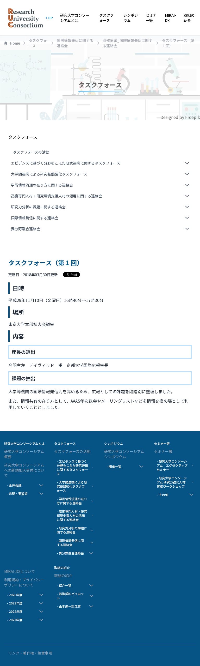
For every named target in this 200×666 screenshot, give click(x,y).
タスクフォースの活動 (31, 152)
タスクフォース (106, 18)
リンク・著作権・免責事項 (30, 653)
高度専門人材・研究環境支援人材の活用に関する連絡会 (56, 195)
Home (15, 43)
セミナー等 (151, 18)
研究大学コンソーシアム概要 (24, 454)
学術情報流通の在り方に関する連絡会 (42, 184)
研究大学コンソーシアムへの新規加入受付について (24, 470)
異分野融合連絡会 (25, 228)
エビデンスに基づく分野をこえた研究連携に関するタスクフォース (65, 163)
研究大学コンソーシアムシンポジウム (124, 454)
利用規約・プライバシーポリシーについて (24, 582)
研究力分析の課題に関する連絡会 (38, 206)
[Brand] (24, 17)
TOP (49, 17)
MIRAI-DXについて (19, 571)
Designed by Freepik (180, 117)
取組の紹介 (189, 18)
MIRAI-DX (170, 18)
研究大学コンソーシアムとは (74, 18)
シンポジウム (130, 18)
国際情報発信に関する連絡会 (34, 217)
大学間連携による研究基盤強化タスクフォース (49, 174)
